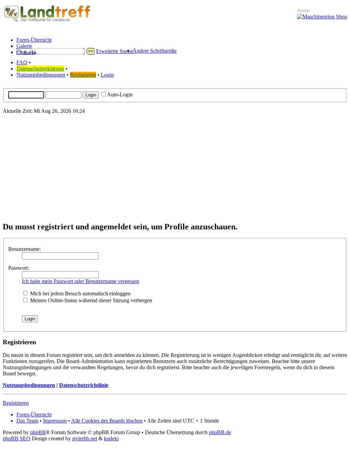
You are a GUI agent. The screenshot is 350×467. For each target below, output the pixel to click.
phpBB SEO (16, 438)
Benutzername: (24, 249)
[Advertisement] (175, 167)
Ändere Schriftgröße (155, 51)
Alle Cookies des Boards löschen (107, 421)
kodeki (111, 438)
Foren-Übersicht (34, 414)
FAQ (21, 62)
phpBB (38, 432)
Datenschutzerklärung (40, 68)
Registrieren (83, 75)
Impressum (55, 421)
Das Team (27, 421)
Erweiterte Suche (114, 51)
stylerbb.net (84, 438)
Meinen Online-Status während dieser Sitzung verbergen (90, 300)
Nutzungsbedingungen (40, 75)
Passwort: (18, 268)
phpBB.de (220, 432)
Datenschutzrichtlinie (83, 385)
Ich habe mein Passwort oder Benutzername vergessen (80, 281)
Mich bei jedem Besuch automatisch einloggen (80, 293)
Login (107, 75)
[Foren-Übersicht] (47, 22)
